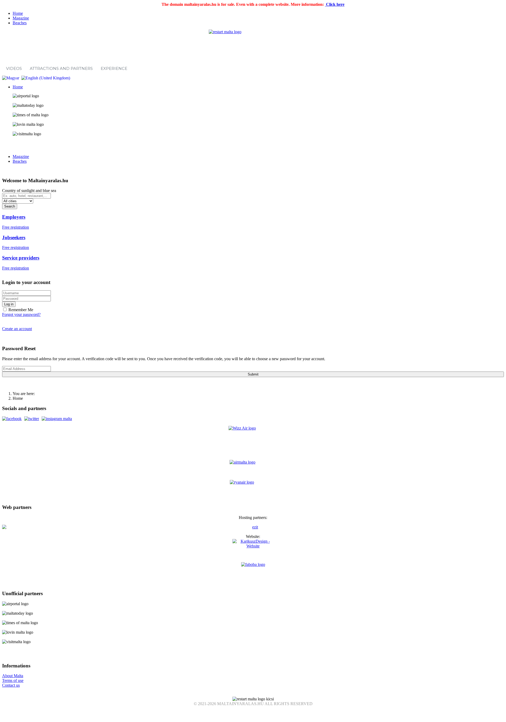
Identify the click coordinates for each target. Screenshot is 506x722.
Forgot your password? (21, 314)
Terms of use (12, 680)
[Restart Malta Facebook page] (12, 418)
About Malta (12, 675)
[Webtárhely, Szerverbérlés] (253, 527)
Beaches (20, 23)
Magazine (21, 18)
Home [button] (18, 87)
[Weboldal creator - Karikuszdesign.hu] (253, 550)
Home (18, 13)
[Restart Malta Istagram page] (57, 418)
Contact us (11, 685)
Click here (334, 4)
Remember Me (20, 309)
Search (9, 206)
